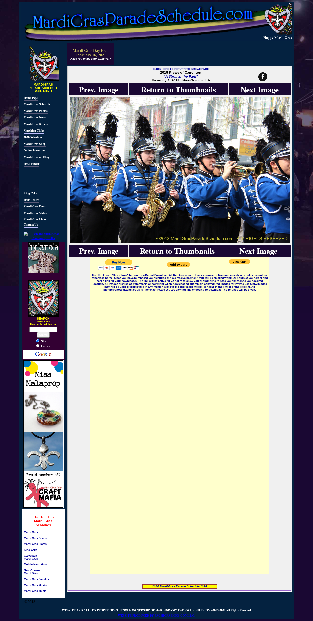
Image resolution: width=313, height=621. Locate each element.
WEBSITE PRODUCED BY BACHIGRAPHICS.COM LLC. (156, 615)
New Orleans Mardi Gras (32, 572)
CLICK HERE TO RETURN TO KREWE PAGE (181, 69)
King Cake (30, 193)
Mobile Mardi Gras (35, 564)
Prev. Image (98, 89)
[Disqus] (180, 353)
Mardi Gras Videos (36, 213)
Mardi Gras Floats (35, 543)
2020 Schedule (33, 137)
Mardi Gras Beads (35, 538)
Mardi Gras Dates (35, 206)
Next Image (260, 89)
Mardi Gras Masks (35, 585)
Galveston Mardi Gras (31, 557)
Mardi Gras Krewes (36, 124)
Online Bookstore (34, 150)
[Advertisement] (38, 178)
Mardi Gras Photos (36, 111)
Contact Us (31, 224)
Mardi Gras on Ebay (36, 157)
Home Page (31, 98)
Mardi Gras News (35, 117)
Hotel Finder (31, 164)
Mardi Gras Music (35, 590)
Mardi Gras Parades (36, 579)
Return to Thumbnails (178, 89)
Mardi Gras (31, 532)
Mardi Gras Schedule (37, 104)
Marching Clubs (34, 130)
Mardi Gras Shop (35, 144)
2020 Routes (31, 200)
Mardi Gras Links (35, 219)
